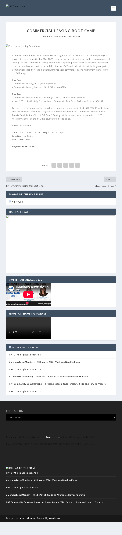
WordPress (54, 518)
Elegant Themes (27, 518)
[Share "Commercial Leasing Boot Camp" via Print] (77, 165)
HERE (25, 146)
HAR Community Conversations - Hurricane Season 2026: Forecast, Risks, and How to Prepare (57, 383)
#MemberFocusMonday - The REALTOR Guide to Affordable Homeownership (48, 376)
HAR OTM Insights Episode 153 (25, 369)
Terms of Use (53, 437)
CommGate (47, 36)
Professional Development (67, 36)
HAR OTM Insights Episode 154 (25, 354)
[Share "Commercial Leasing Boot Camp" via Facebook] (54, 165)
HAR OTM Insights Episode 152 (25, 391)
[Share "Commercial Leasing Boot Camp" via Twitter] (60, 165)
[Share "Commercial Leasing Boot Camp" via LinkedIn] (66, 165)
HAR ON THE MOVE (28, 347)
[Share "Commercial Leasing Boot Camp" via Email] (72, 165)
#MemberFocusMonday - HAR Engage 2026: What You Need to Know (44, 362)
